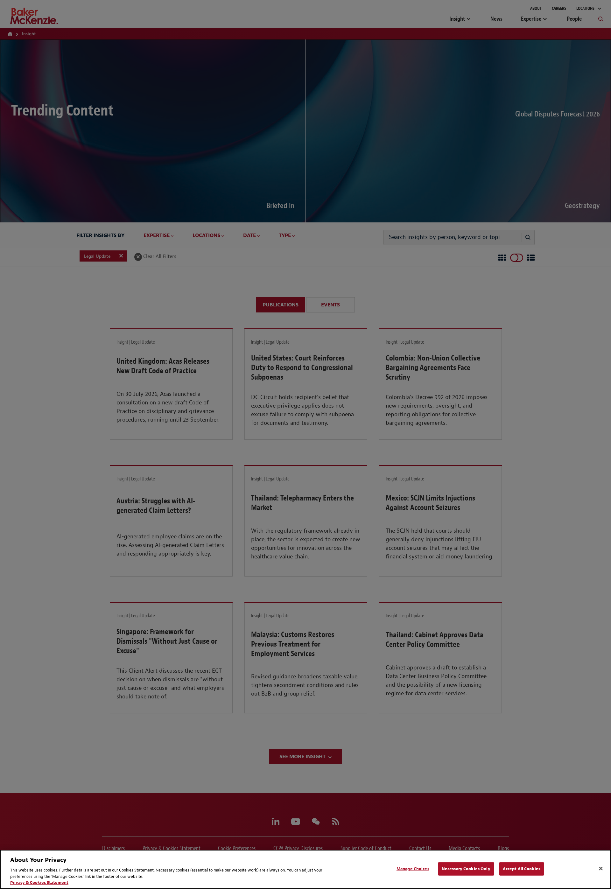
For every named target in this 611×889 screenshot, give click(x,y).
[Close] (601, 869)
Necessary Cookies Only (466, 869)
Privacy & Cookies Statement (39, 882)
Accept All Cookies (521, 869)
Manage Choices (413, 869)
